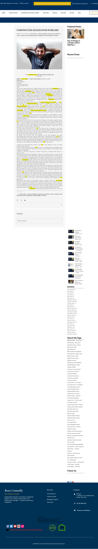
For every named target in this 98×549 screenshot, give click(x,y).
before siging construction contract (74, 457)
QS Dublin (78, 426)
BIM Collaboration (71, 349)
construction (77, 466)
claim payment (80, 462)
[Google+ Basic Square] (73, 482)
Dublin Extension (71, 395)
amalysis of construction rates (73, 453)
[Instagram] (22, 526)
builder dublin (73, 459)
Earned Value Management (73, 398)
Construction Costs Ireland (73, 371)
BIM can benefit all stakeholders (74, 351)
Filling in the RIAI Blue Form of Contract (47, 520)
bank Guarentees (70, 455)
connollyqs (77, 464)
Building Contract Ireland (72, 358)
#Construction (79, 340)
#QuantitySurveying (71, 345)
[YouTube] (15, 526)
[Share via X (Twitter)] (21, 200)
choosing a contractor (72, 462)
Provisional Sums (71, 426)
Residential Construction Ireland (74, 440)
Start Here (50, 502)
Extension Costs (70, 400)
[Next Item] (81, 34)
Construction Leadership (72, 378)
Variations (69, 451)
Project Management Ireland (73, 424)
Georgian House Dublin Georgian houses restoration (75, 406)
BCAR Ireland (70, 347)
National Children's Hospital (73, 415)
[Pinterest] (18, 526)
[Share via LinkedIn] (25, 200)
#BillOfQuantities (71, 340)
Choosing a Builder (71, 367)
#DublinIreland (70, 342)
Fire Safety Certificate (72, 402)
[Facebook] (7, 526)
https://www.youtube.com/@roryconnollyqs (26, 530)
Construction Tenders (71, 380)
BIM (75, 347)
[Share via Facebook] (17, 200)
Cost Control (78, 382)
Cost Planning (79, 384)
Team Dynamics (70, 446)
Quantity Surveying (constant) (73, 433)
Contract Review (70, 382)
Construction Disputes (72, 373)
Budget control (79, 353)
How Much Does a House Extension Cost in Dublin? (49, 521)
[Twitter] (11, 526)
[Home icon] (74, 494)
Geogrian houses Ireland (72, 404)
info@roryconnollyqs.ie (81, 3)
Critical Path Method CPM (73, 389)
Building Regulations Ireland (73, 364)
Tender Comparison (79, 446)
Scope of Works (70, 442)
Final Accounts (78, 400)
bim (68, 459)
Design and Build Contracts (73, 391)
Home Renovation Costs (72, 409)
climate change (70, 464)
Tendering (77, 448)
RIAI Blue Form (70, 437)
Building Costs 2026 (71, 360)
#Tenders (79, 345)
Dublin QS (78, 395)
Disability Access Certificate (73, 393)
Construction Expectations (73, 375)
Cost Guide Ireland (71, 384)
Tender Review (70, 448)
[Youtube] (7, 530)
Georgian (81, 404)
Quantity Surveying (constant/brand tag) (75, 435)
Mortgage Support (52, 499)
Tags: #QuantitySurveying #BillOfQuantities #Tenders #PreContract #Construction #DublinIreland (75, 444)
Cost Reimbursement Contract (73, 387)
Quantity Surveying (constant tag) (74, 431)
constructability (70, 466)
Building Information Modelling (74, 362)
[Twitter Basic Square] (70, 482)
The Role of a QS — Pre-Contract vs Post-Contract (49, 518)
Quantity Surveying (71, 429)
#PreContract (77, 342)
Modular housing (71, 413)
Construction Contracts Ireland (74, 369)
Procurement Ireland (71, 422)
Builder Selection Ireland (72, 356)
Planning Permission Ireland (73, 417)
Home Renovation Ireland (72, 411)
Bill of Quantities (71, 353)
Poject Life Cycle (71, 420)
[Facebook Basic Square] (68, 482)
